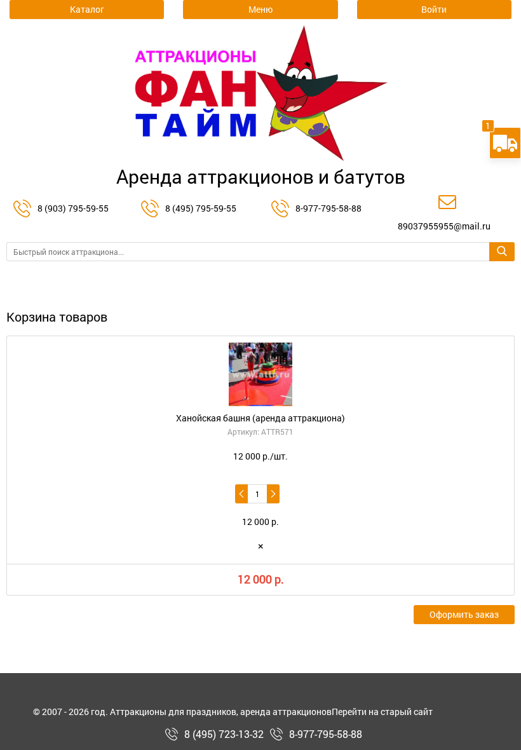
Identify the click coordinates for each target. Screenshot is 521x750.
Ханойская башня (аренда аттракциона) (260, 418)
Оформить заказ (464, 614)
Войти (434, 9)
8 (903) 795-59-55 (73, 208)
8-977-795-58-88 (328, 208)
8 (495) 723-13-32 (224, 734)
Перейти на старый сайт (382, 712)
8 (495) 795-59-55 (200, 208)
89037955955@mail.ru (444, 226)
